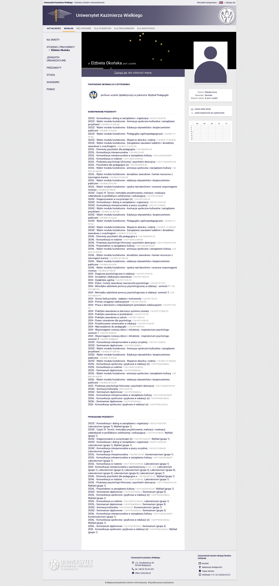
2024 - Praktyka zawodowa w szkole (107, 317)
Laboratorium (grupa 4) (162, 470)
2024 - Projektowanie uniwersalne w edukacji (112, 323)
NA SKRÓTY (53, 39)
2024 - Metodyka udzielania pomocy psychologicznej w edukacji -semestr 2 (128, 292)
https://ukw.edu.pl (143, 573)
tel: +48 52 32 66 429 (144, 569)
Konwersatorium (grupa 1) (159, 454)
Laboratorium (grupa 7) (152, 473)
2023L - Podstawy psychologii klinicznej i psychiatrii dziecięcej (121, 161)
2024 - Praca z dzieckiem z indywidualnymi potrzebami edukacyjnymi (125, 305)
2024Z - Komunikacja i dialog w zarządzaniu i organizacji (118, 202)
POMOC (51, 89)
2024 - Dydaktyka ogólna (101, 280)
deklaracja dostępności (212, 567)
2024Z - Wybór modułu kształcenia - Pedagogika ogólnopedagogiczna (125, 220)
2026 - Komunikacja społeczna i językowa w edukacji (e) (118, 404)
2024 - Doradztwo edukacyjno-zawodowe (110, 276)
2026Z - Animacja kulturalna (103, 388)
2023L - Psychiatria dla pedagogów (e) (108, 164)
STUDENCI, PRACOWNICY (61, 47)
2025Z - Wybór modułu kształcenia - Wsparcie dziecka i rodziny (121, 360)
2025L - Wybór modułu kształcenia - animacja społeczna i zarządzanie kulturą (129, 373)
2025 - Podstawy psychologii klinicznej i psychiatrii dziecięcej (121, 385)
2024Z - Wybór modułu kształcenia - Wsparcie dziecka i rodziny (121, 227)
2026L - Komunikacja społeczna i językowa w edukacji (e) (119, 398)
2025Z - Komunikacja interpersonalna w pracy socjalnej (117, 342)
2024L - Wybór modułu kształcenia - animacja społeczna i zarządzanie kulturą (129, 248)
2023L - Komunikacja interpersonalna (108, 152)
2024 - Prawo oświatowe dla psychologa (109, 320)
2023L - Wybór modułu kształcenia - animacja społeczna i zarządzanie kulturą (129, 167)
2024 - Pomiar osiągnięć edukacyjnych (108, 301)
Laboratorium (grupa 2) (111, 470)
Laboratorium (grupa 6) (126, 473)
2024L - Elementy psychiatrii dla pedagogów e (112, 236)
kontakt (205, 563)
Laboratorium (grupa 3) (136, 470)
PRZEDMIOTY (54, 67)
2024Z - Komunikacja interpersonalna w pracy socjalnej (117, 205)
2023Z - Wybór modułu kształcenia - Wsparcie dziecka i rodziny (121, 139)
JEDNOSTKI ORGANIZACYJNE (56, 59)
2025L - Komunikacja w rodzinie (105, 367)
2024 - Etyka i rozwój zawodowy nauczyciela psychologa (118, 283)
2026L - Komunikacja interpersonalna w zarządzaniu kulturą (120, 395)
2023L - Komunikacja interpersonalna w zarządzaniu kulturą (120, 155)
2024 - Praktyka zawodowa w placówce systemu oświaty (118, 311)
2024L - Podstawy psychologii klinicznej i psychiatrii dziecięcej (121, 242)
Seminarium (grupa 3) (154, 510)
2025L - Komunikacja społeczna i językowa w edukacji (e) (119, 364)
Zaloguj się (120, 72)
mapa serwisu (208, 571)
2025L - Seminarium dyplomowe (105, 370)
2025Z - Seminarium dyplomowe (105, 345)
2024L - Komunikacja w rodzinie (105, 239)
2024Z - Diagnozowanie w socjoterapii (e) (110, 199)
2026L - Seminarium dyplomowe (105, 401)
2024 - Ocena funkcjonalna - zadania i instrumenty (114, 298)
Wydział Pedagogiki (158, 95)
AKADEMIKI (53, 82)
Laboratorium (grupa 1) (100, 426)
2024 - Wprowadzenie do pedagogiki (107, 326)
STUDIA (51, 74)
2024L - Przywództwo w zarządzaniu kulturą (111, 245)
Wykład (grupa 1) (123, 426)
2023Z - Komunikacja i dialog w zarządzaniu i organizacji (118, 118)
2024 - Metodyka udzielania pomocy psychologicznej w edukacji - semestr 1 (129, 286)
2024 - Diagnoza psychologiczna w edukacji (111, 273)
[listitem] (53, 28)
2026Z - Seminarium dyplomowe (105, 392)
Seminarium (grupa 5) (154, 491)
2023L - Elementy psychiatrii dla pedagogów (111, 149)
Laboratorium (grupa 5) (100, 473)
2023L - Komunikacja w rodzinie (105, 158)
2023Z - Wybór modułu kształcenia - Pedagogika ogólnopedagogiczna (125, 133)
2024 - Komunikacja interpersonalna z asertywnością (116, 466)
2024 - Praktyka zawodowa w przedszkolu (110, 314)
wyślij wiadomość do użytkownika (209, 113)
